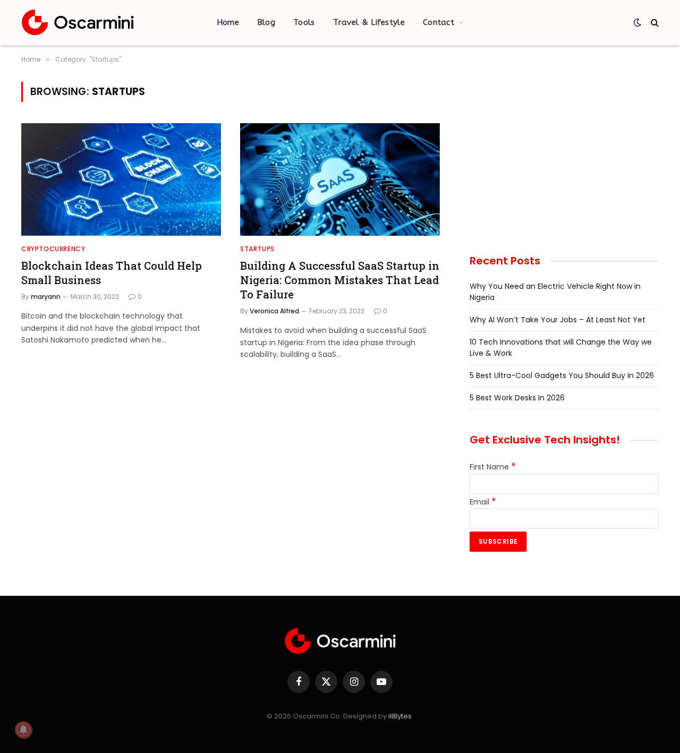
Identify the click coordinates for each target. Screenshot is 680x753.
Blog (266, 22)
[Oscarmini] (77, 22)
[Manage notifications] (23, 729)
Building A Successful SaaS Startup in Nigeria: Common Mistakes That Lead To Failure (339, 280)
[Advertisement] (564, 156)
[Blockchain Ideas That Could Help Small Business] (121, 179)
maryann (46, 296)
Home (228, 22)
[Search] (654, 23)
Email (483, 502)
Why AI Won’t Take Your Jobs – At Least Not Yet (557, 319)
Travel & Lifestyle (369, 22)
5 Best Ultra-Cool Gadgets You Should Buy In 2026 (562, 375)
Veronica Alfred (274, 310)
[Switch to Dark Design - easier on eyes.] (637, 22)
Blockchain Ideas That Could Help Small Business (111, 273)
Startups (257, 248)
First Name (493, 466)
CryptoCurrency (53, 248)
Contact (438, 22)
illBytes (400, 716)
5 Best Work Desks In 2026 (517, 397)
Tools (304, 22)
